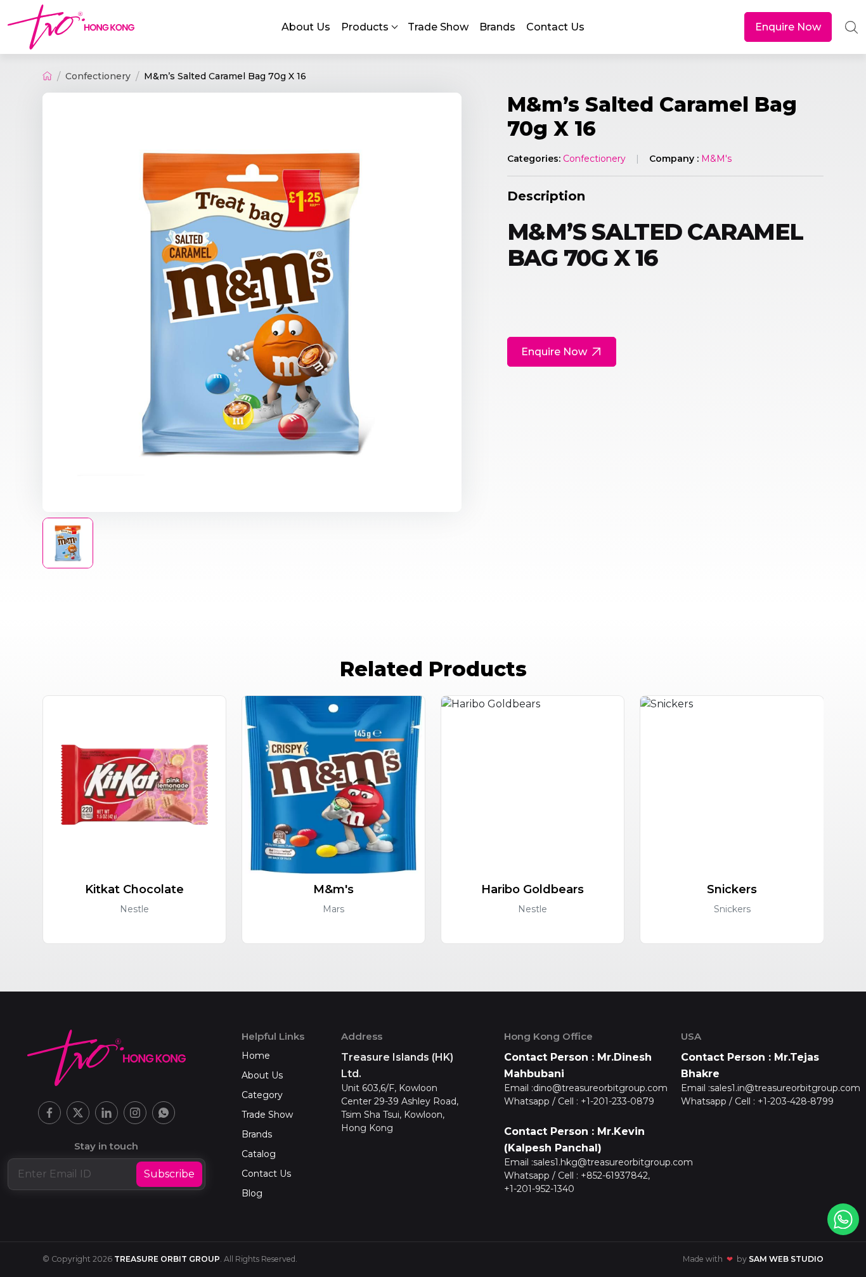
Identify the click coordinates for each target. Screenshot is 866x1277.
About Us (262, 1075)
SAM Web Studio (786, 1259)
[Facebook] (49, 1112)
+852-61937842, (615, 1175)
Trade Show (267, 1114)
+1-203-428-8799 (796, 1101)
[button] (368, 27)
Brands (257, 1134)
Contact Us (266, 1173)
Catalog (259, 1154)
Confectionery (98, 76)
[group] (252, 302)
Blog (252, 1193)
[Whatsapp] (163, 1112)
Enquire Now (788, 27)
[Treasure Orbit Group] (71, 26)
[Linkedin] (106, 1112)
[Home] (47, 76)
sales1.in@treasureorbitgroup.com (785, 1088)
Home (256, 1055)
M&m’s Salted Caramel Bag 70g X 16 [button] (225, 76)
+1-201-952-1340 (539, 1189)
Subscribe (169, 1174)
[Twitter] (78, 1112)
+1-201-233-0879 (617, 1101)
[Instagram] (135, 1112)
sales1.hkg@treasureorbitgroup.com (613, 1162)
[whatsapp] (843, 1219)
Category (262, 1095)
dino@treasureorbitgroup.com (600, 1088)
